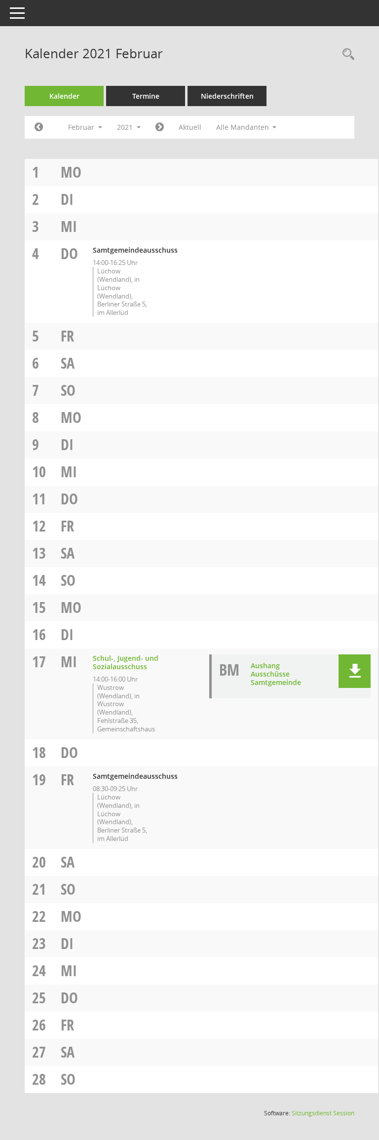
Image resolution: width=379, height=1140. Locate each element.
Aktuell (190, 127)
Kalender (64, 96)
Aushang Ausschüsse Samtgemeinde (276, 674)
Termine (145, 96)
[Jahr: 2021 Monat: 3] (159, 127)
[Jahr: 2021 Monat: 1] (38, 127)
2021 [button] (126, 127)
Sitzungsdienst (323, 1113)
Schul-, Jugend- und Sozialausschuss (125, 662)
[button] (355, 671)
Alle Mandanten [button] (243, 127)
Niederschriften (227, 96)
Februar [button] (82, 127)
